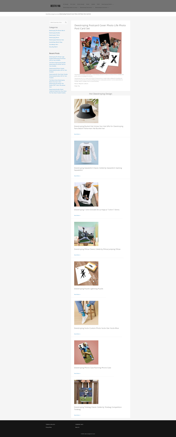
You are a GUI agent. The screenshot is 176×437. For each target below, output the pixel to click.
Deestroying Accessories (54, 14)
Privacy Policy (49, 427)
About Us (77, 427)
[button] (107, 4)
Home (47, 14)
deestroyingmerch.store (90, 433)
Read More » (77, 134)
